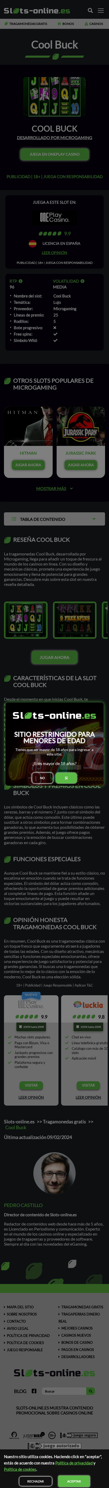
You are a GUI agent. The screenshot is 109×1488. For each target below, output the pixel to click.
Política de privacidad (74, 1462)
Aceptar (74, 1481)
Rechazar (35, 1481)
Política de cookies (20, 1469)
